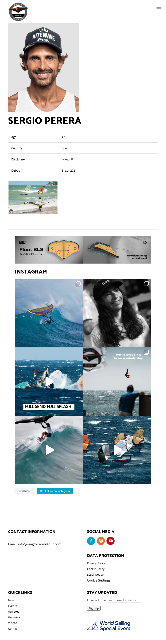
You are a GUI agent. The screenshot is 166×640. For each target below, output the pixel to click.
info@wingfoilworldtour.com (39, 544)
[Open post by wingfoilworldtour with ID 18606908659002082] (49, 381)
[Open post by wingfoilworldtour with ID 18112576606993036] (49, 450)
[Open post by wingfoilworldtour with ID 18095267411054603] (117, 450)
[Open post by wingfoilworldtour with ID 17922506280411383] (49, 313)
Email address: (97, 600)
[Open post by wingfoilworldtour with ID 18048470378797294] (117, 313)
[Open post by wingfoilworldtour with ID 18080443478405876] (117, 381)
